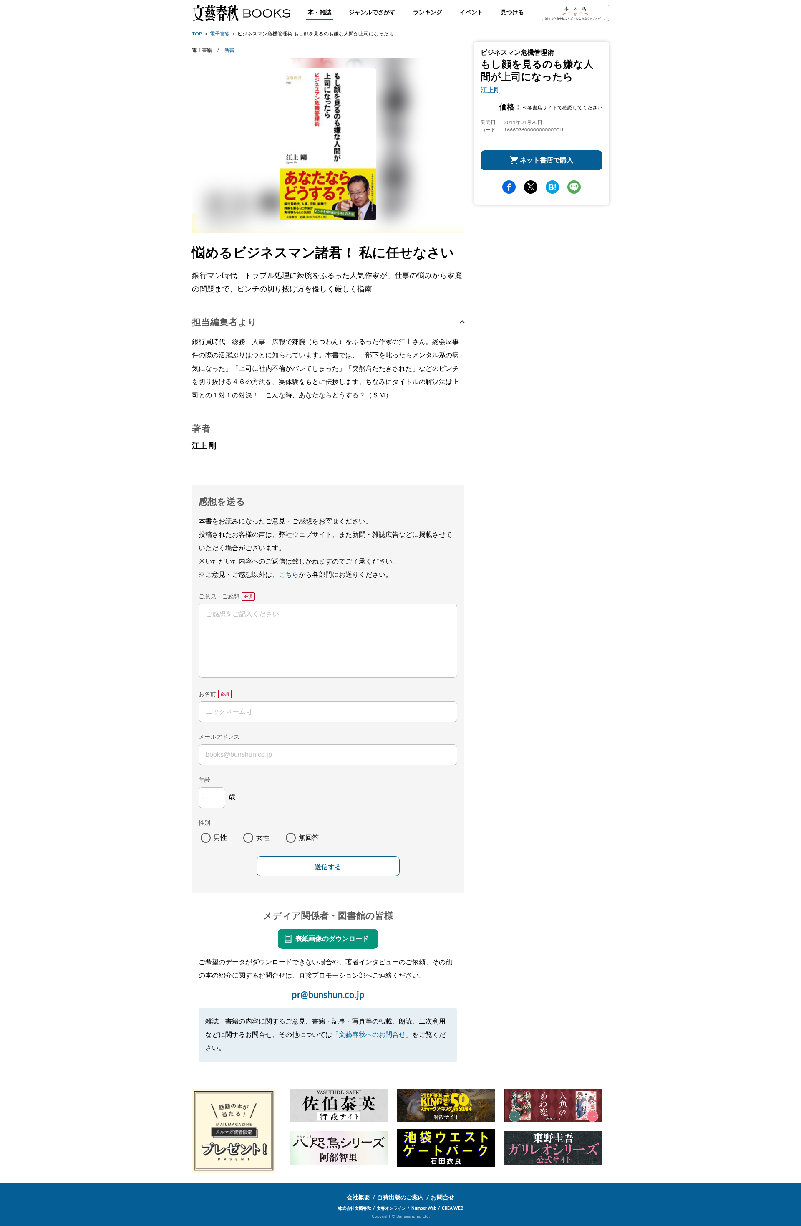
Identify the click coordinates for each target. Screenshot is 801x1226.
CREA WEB (452, 1208)
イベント (471, 12)
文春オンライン (391, 1208)
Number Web (423, 1208)
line (574, 187)
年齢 (204, 780)
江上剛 (491, 90)
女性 (263, 837)
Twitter (530, 187)
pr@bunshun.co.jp (328, 995)
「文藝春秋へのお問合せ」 (372, 1034)
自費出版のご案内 (400, 1198)
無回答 (309, 837)
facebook (509, 187)
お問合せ (442, 1198)
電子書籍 (220, 33)
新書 (229, 50)
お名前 (207, 694)
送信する (328, 866)
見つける (512, 12)
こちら (289, 574)
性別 (204, 823)
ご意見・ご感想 (219, 596)
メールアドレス (219, 737)
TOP (197, 33)
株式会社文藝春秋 (354, 1208)
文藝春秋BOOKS (241, 13)
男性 (220, 837)
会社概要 (358, 1198)
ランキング (427, 12)
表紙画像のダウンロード (332, 938)
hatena (552, 187)
